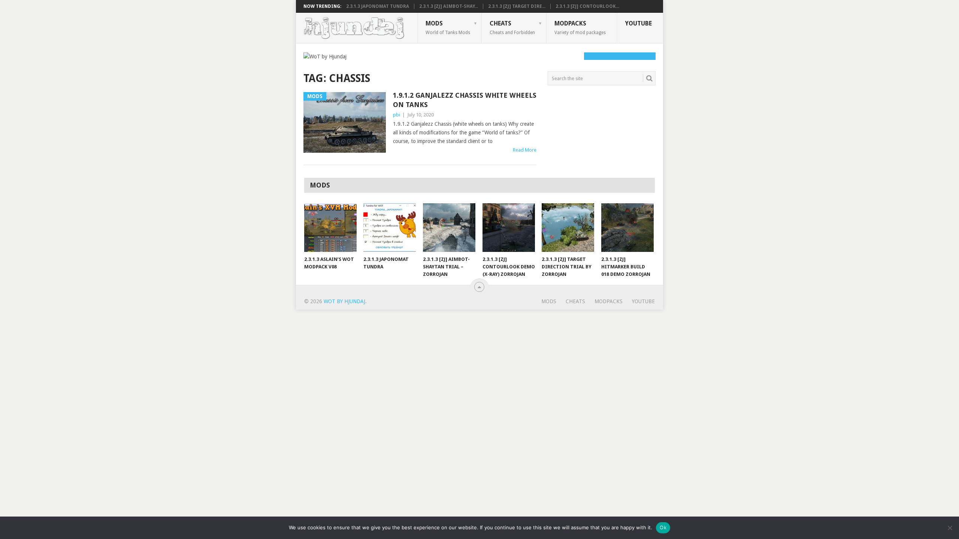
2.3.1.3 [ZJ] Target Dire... (516, 6)
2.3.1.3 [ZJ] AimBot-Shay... (448, 6)
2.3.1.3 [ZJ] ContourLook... (587, 6)
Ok (663, 527)
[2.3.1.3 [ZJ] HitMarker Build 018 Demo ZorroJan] (627, 227)
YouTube (638, 23)
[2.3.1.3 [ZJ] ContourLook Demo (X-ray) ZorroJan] (508, 227)
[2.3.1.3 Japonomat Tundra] (389, 227)
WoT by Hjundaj (344, 301)
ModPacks (580, 27)
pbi (396, 115)
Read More (524, 150)
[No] (949, 528)
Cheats (512, 27)
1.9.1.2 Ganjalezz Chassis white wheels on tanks (464, 100)
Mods (448, 27)
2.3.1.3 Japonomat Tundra (377, 6)
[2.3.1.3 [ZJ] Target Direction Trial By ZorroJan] (568, 227)
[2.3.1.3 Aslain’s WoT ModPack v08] (330, 227)
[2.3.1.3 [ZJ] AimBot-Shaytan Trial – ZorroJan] (449, 227)
